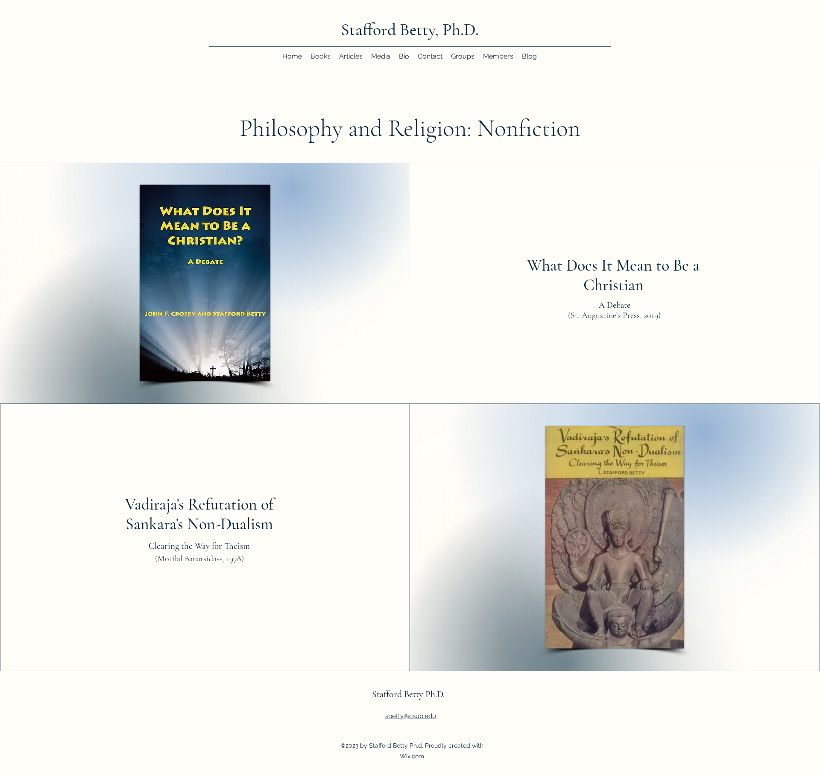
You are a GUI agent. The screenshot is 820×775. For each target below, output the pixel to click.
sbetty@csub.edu (410, 716)
